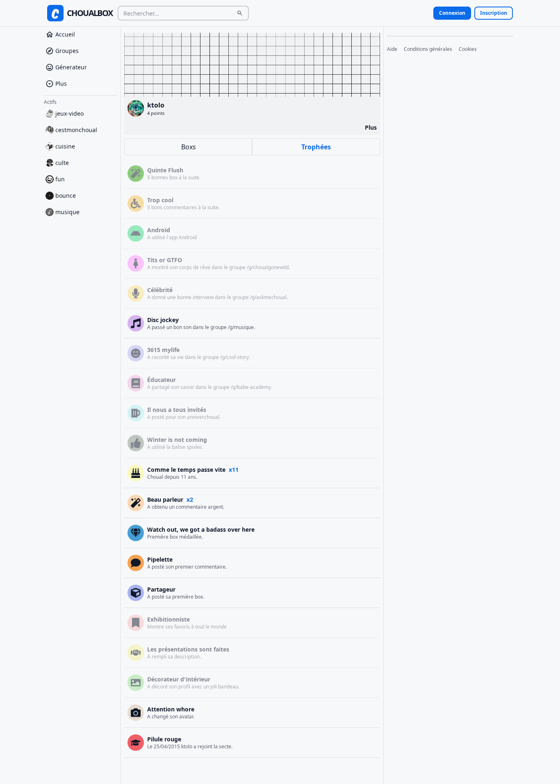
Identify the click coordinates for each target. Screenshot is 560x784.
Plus (61, 83)
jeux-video (69, 113)
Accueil (65, 34)
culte (62, 163)
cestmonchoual (76, 130)
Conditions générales (428, 49)
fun (60, 179)
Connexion (452, 12)
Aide (392, 49)
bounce (65, 195)
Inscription (493, 12)
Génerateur (71, 67)
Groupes (67, 51)
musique (67, 212)
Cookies (468, 49)
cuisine (65, 146)
